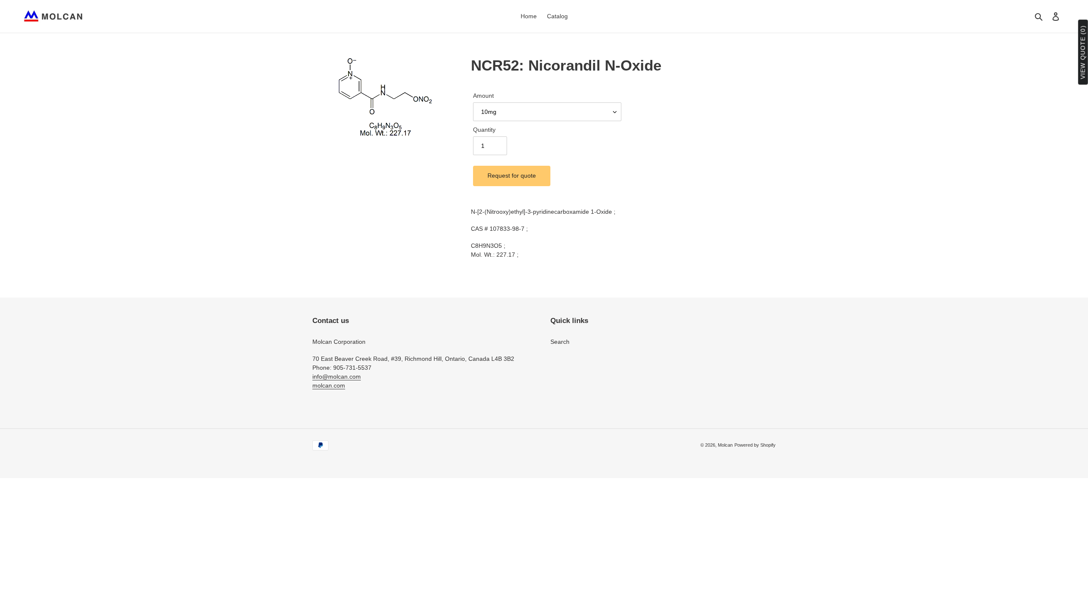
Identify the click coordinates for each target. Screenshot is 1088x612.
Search (560, 341)
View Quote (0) (1083, 52)
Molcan (725, 445)
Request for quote (511, 175)
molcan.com (328, 385)
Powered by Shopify (755, 445)
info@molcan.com (336, 376)
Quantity (484, 129)
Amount (483, 95)
